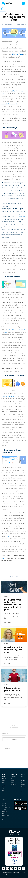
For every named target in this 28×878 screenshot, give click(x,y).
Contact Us (23, 780)
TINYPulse (22, 216)
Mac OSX (17, 329)
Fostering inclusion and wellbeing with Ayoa (13, 649)
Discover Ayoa (17, 54)
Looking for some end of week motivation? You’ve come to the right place (13, 604)
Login (24, 734)
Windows (11, 329)
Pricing (3, 776)
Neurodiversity (14, 784)
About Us (4, 778)
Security (3, 780)
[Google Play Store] (20, 805)
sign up (3, 558)
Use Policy (4, 809)
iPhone (23, 329)
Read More (8, 622)
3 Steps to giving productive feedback (14, 689)
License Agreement (6, 807)
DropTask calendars (7, 396)
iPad (5, 332)
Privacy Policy (4, 805)
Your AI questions (5, 821)
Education (13, 782)
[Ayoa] (6, 3)
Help (22, 776)
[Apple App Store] (20, 809)
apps (8, 536)
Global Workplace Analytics (9, 104)
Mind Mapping (13, 776)
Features (3, 782)
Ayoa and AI (4, 819)
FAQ (21, 778)
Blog (3, 788)
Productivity (21, 24)
